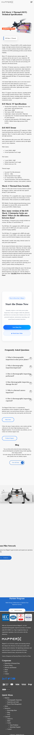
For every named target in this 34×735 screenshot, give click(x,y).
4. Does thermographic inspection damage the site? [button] (17, 383)
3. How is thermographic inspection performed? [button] (18, 375)
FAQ (6, 671)
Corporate (7, 716)
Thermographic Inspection (14, 700)
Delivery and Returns (10, 667)
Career (9, 723)
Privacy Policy (9, 665)
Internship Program (15, 727)
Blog (8, 712)
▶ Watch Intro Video (16, 333)
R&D (8, 721)
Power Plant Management (14, 704)
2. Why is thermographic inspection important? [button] (14, 367)
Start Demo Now (17, 327)
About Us (10, 718)
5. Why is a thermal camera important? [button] (15, 391)
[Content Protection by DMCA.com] (17, 689)
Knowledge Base (12, 710)
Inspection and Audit (13, 702)
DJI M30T (14, 273)
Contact (7, 674)
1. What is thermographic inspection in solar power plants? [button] (17, 358)
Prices (6, 669)
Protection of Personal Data (12, 663)
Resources (7, 708)
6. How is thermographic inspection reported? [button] (18, 400)
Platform (7, 698)
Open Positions (14, 725)
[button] (31, 2)
